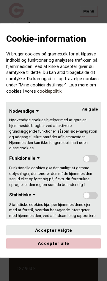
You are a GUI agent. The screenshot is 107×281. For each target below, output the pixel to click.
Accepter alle (53, 243)
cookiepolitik (49, 91)
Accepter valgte (53, 230)
